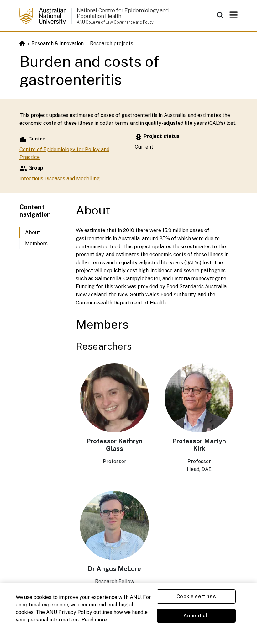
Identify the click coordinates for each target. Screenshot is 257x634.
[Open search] (220, 15)
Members (36, 243)
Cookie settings (196, 597)
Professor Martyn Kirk (199, 444)
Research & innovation (57, 43)
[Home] (22, 43)
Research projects (111, 43)
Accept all (196, 616)
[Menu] (233, 17)
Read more (94, 620)
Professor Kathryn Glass (115, 444)
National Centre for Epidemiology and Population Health (123, 13)
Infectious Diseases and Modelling (59, 179)
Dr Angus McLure (114, 569)
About (32, 232)
